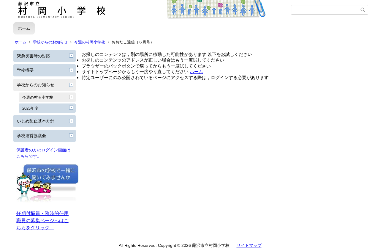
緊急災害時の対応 (33, 56)
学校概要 (25, 70)
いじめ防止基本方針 (35, 121)
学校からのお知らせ (50, 42)
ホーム (24, 28)
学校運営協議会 (31, 135)
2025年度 (30, 108)
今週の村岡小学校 (89, 42)
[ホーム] (152, 10)
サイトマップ (249, 245)
